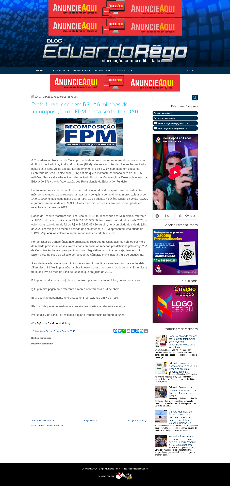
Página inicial (90, 420)
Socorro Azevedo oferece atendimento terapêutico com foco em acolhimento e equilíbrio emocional (176, 346)
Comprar (190, 215)
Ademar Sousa (61, 70)
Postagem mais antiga (137, 420)
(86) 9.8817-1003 (165, 113)
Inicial (39, 70)
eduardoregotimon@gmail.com (173, 123)
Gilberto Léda (124, 70)
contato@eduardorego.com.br (172, 128)
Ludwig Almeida (81, 70)
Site (167, 215)
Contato (190, 70)
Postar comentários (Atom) (51, 425)
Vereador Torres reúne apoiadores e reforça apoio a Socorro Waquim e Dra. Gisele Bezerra (175, 445)
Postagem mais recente (43, 420)
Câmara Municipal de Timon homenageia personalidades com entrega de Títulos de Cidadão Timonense (176, 421)
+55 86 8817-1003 (166, 118)
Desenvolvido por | (107, 476)
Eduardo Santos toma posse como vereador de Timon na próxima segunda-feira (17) (176, 372)
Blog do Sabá (102, 70)
